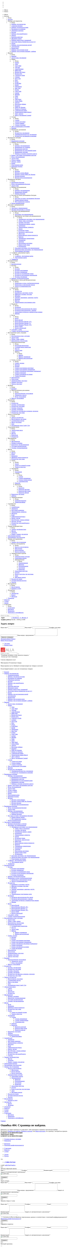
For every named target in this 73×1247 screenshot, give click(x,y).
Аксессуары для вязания (18, 58)
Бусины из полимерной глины (24, 273)
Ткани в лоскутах (20, 467)
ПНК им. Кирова (20, 107)
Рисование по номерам (18, 29)
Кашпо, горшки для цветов (19, 534)
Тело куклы (14, 379)
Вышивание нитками (17, 141)
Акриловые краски (21, 558)
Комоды (21, 237)
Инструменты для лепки (18, 419)
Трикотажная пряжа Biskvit (23, 112)
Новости (7, 599)
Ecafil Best (18, 83)
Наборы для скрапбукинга (19, 34)
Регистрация (9, 640)
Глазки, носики (19, 363)
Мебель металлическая (25, 358)
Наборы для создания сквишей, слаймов (23, 51)
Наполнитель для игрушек (19, 341)
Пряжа (17, 62)
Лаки (16, 576)
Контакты (11, 609)
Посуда (17, 348)
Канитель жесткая (24, 489)
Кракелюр (22, 569)
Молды (13, 433)
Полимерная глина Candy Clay (20, 425)
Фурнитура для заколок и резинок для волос (24, 411)
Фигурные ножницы (17, 510)
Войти (3, 640)
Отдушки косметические (18, 446)
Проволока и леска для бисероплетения (27, 283)
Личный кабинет (6, 639)
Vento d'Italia (18, 101)
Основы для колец (17, 408)
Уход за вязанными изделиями (20, 126)
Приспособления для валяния (24, 393)
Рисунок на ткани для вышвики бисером (27, 198)
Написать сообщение (7, 637)
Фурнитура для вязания (22, 133)
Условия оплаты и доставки (12, 1139)
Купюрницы (22, 246)
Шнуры (17, 301)
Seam (16, 97)
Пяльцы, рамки (16, 161)
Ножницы (14, 456)
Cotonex (17, 77)
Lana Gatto (18, 91)
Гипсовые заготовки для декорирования (27, 248)
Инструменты (15, 587)
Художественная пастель (18, 580)
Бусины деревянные (21, 272)
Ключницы (22, 225)
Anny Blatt (18, 66)
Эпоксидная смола (17, 430)
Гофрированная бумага (18, 516)
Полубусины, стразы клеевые (20, 520)
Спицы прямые (19, 123)
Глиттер (13, 524)
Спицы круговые (20, 121)
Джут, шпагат (19, 113)
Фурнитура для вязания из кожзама (25, 136)
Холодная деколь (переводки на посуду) (23, 42)
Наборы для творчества (18, 24)
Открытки (11, 598)
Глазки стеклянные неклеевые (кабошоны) (28, 371)
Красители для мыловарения (20, 444)
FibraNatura (18, 86)
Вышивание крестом (21, 149)
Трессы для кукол (16, 384)
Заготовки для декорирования (24, 214)
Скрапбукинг (15, 507)
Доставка (7, 643)
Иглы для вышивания (18, 157)
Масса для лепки (16, 422)
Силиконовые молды (17, 420)
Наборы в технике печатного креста (26, 153)
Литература (14, 593)
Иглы (13, 454)
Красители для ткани (17, 494)
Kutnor (17, 90)
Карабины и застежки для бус (24, 293)
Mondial (17, 94)
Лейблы (13, 496)
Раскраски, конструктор (26, 232)
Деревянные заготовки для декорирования (31, 219)
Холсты (13, 582)
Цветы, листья (15, 518)
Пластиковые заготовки (22, 251)
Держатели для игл (20, 395)
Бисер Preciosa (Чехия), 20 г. (23, 321)
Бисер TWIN (19, 326)
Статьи (6, 601)
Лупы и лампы (15, 160)
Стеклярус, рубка (16, 329)
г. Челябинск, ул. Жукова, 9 (19, 617)
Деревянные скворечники (26, 238)
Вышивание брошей (21, 192)
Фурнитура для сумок (18, 412)
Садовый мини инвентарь (23, 347)
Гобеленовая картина (14, 536)
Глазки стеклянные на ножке (23, 374)
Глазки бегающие (20, 376)
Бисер (17, 318)
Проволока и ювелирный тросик (25, 285)
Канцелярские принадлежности (28, 235)
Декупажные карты (21, 257)
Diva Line (18, 78)
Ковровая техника (16, 166)
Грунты (17, 572)
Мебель (21, 355)
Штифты (17, 296)
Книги (13, 595)
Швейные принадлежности (19, 457)
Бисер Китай (19, 320)
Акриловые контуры (21, 571)
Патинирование (23, 566)
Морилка (21, 564)
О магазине (11, 607)
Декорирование (23, 563)
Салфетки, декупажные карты (24, 256)
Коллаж (13, 32)
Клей (13, 515)
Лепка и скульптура (17, 417)
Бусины (17, 269)
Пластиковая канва (17, 165)
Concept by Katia (20, 75)
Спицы (17, 120)
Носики (17, 364)
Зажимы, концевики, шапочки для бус (26, 297)
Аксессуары (15, 158)
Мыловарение (15, 441)
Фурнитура (18, 291)
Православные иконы (21, 200)
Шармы (17, 313)
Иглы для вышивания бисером (20, 184)
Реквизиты (11, 611)
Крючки (13, 128)
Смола (13, 432)
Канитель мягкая (24, 492)
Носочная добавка (20, 104)
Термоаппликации (20, 500)
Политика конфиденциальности (14, 1145)
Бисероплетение (16, 264)
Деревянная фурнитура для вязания (25, 134)
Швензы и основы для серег (23, 294)
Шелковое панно (16, 38)
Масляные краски (20, 577)
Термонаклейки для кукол (19, 380)
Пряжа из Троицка (20, 109)
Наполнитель (15, 377)
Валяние (14, 388)
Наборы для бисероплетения (20, 278)
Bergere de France (20, 72)
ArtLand (17, 67)
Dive (16, 80)
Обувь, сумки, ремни (17, 339)
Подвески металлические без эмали (26, 309)
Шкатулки (22, 233)
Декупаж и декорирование (19, 208)
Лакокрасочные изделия (22, 556)
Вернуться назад (40, 1131)
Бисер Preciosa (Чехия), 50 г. (23, 325)
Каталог (10, 19)
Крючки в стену (16, 588)
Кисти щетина (19, 550)
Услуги (6, 1156)
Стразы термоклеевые (25, 480)
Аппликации (15, 46)
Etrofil (17, 85)
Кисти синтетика (20, 552)
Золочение (22, 568)
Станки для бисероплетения (19, 331)
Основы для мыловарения (19, 448)
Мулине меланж (20, 176)
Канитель (21, 488)
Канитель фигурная (24, 491)
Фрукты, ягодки (16, 521)
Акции (6, 603)
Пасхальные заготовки (25, 243)
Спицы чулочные (20, 125)
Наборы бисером (20, 193)
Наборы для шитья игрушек (19, 27)
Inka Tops (18, 88)
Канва (13, 163)
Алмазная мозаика (17, 26)
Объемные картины (17, 30)
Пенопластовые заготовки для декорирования (29, 249)
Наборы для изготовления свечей (21, 45)
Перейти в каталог (26, 1131)
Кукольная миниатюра (22, 345)
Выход (13, 639)
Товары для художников (18, 542)
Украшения (22, 240)
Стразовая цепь (23, 481)
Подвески (18, 307)
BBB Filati (18, 70)
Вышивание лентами (21, 152)
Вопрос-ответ (8, 645)
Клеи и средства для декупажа (24, 574)
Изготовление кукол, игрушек (20, 336)
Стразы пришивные (25, 478)
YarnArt (17, 102)
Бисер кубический (20, 328)
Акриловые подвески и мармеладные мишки (28, 312)
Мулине (17, 171)
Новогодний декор (24, 245)
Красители (14, 435)
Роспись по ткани (16, 579)
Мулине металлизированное (23, 177)
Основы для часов (24, 222)
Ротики (17, 366)
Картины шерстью (17, 37)
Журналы (14, 596)
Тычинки (14, 532)
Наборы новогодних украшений (21, 40)
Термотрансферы (20, 502)
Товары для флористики (18, 529)
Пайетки (17, 483)
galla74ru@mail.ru (10, 1165)
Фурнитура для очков (17, 406)
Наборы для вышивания (22, 145)
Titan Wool (18, 99)
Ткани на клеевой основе (22, 465)
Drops (16, 82)
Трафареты (14, 259)
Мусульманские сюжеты (22, 201)
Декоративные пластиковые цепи (25, 302)
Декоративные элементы (26, 227)
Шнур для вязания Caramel (23, 115)
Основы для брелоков (18, 404)
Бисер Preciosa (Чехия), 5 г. (23, 323)
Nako (16, 96)
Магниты (14, 513)
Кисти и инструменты (21, 547)
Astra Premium (19, 69)
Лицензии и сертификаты (16, 612)
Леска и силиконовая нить (23, 286)
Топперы (21, 241)
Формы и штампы (16, 443)
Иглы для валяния (20, 396)
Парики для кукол (16, 382)
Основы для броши (17, 409)
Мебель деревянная (24, 356)
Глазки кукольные (20, 372)
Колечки (17, 299)
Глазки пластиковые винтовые (24, 368)
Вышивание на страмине (22, 147)
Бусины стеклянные (21, 277)
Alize (16, 64)
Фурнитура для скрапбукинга (20, 523)
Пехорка (17, 105)
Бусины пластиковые (21, 270)
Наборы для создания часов (19, 50)
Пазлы (13, 43)
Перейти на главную (14, 1131)
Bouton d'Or (18, 74)
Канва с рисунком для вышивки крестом (23, 155)
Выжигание (15, 48)
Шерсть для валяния (17, 398)
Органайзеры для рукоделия (16, 537)
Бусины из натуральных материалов (26, 275)
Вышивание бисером (17, 182)
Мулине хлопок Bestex (22, 173)
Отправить (4, 1177)
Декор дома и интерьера (26, 221)
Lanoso (17, 93)
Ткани (17, 464)
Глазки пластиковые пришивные (25, 369)
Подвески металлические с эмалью (25, 310)
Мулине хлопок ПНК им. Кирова (25, 174)
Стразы (21, 476)
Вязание (13, 56)
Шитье (13, 452)
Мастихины (18, 548)
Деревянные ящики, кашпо (27, 224)
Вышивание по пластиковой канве (25, 150)
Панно (21, 229)
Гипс (12, 424)
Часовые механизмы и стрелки (20, 209)
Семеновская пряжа (21, 110)
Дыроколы (14, 508)
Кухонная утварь (24, 230)
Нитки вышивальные (17, 203)
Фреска (13, 35)
